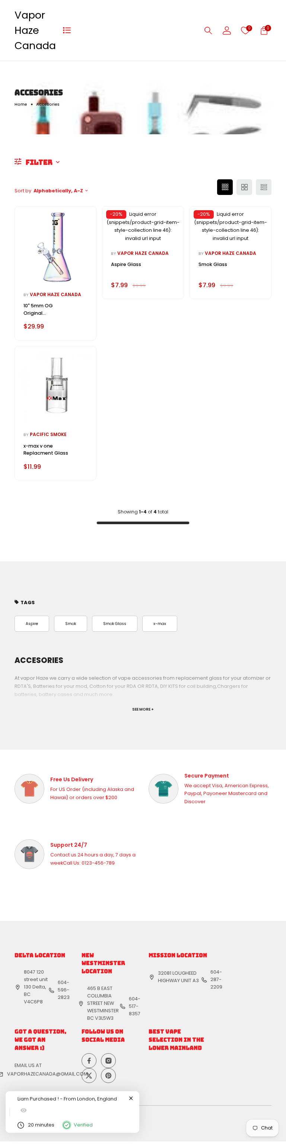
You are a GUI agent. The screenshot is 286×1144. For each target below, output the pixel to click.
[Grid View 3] (225, 187)
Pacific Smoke (48, 434)
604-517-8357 (134, 1006)
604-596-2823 (64, 989)
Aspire (32, 624)
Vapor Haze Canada (35, 30)
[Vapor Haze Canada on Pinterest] (108, 1075)
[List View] (263, 187)
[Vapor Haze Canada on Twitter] (89, 1075)
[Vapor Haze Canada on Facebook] (89, 1060)
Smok (70, 624)
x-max (159, 624)
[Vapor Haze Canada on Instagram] (108, 1060)
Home (21, 104)
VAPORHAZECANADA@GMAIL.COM (47, 1074)
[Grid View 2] (244, 187)
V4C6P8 (33, 1002)
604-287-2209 (216, 979)
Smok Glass (114, 624)
